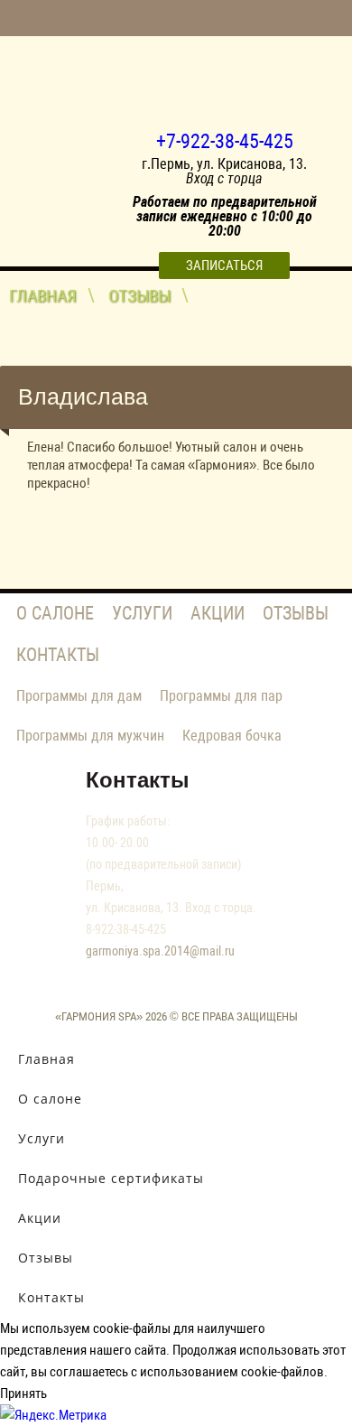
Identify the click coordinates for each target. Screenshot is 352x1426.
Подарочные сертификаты (111, 1178)
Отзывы (139, 295)
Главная (43, 295)
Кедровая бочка (232, 735)
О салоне (55, 613)
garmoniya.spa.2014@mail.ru (160, 951)
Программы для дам (79, 695)
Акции (217, 613)
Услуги (142, 613)
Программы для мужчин (90, 735)
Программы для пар (221, 695)
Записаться (224, 265)
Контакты (57, 655)
